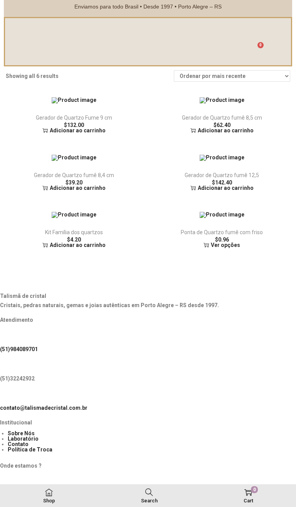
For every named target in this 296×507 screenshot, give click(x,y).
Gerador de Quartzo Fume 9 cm (74, 118)
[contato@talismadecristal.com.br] (9, 394)
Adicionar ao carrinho (78, 130)
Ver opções (225, 245)
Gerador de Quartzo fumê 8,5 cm (222, 118)
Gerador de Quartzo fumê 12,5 (222, 175)
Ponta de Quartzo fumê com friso (222, 232)
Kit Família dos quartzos (74, 232)
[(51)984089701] (9, 336)
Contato (18, 444)
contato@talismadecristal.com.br (43, 408)
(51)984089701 (19, 349)
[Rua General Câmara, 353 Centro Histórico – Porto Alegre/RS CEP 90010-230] (9, 482)
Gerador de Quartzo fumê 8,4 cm (74, 175)
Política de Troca (30, 449)
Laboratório (23, 439)
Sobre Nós (21, 433)
